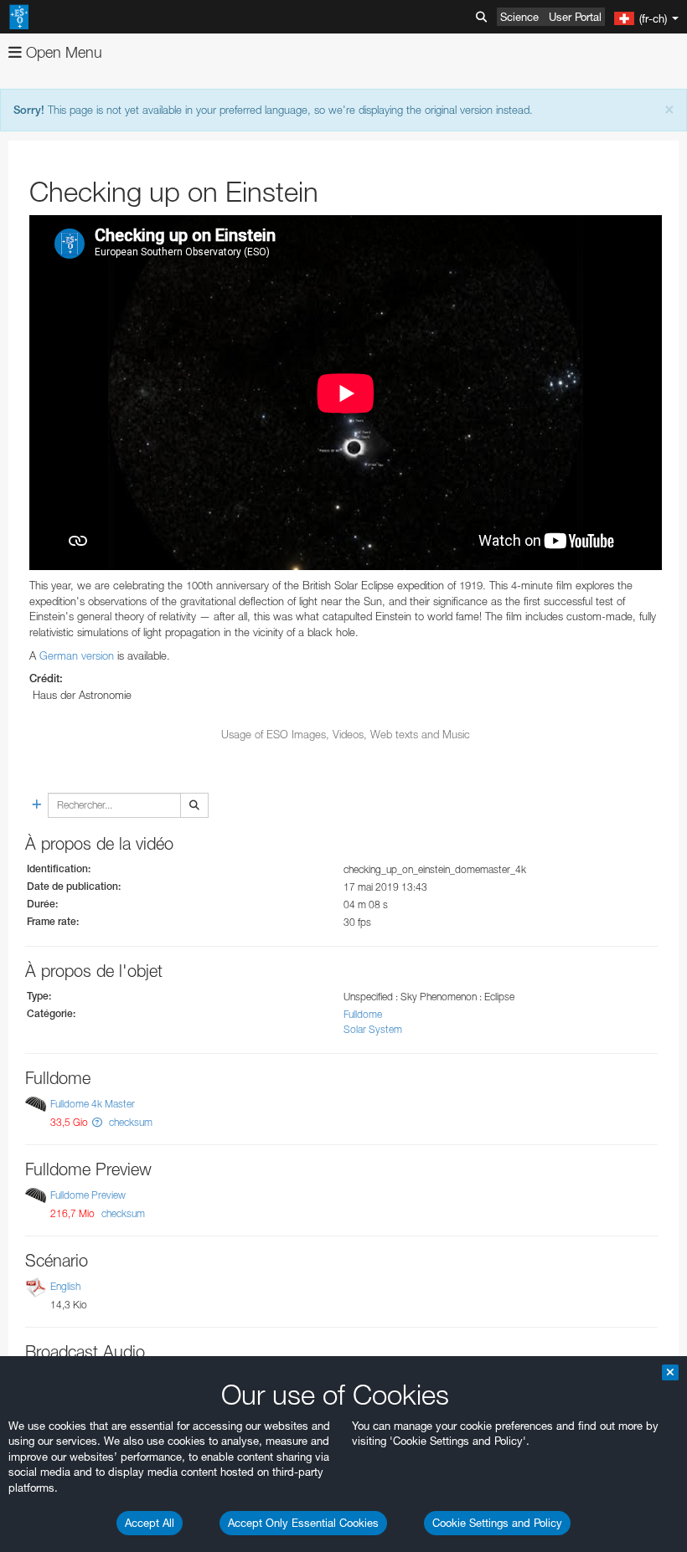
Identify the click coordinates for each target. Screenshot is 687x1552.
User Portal (575, 16)
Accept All (149, 1522)
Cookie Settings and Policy (497, 1522)
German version (76, 655)
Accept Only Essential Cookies (303, 1522)
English (65, 1286)
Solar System (373, 1029)
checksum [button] (129, 1122)
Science (519, 16)
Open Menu (62, 52)
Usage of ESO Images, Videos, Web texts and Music (345, 734)
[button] (97, 1122)
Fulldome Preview (88, 1195)
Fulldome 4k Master (92, 1103)
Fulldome (363, 1014)
